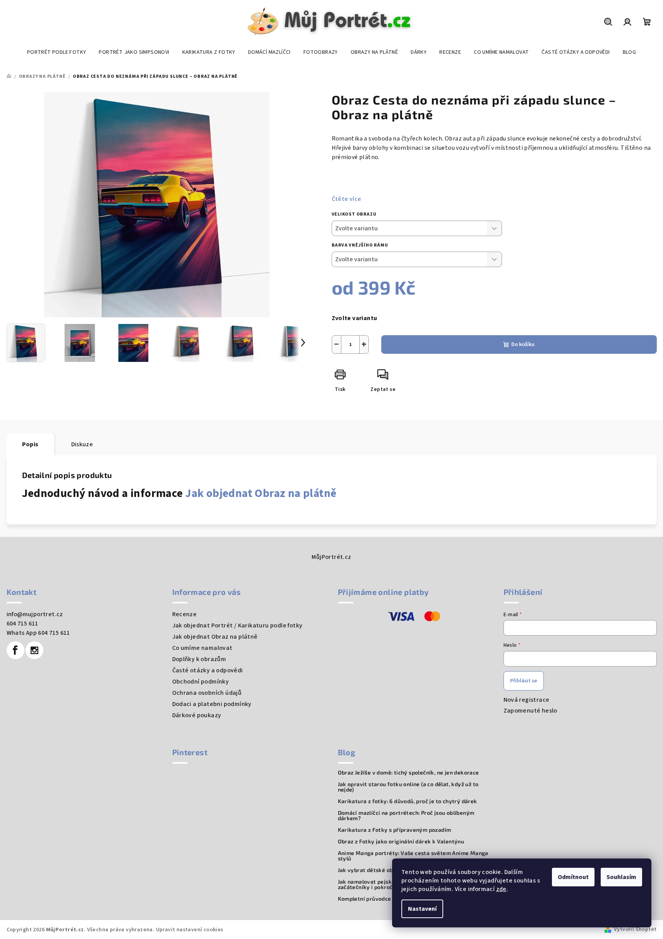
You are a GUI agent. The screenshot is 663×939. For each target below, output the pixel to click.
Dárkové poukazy (196, 715)
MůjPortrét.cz (331, 557)
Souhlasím (621, 877)
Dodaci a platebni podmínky (212, 704)
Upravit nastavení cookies (189, 930)
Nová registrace (527, 700)
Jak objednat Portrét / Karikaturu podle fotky (237, 625)
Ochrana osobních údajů (207, 693)
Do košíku (523, 344)
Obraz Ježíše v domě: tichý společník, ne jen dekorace (408, 772)
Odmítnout (573, 877)
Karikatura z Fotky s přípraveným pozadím (394, 830)
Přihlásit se (523, 681)
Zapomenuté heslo (530, 710)
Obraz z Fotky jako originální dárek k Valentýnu (401, 841)
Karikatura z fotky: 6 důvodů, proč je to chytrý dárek (407, 801)
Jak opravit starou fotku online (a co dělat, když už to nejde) (408, 786)
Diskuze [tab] (82, 444)
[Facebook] (15, 650)
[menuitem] (57, 52)
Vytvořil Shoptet (635, 929)
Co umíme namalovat (202, 648)
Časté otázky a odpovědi (207, 670)
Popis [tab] (30, 444)
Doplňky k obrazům (199, 659)
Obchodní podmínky (200, 681)
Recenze (184, 614)
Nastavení (422, 909)
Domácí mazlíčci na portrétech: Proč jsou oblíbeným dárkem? (406, 815)
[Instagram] (34, 650)
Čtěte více (346, 199)
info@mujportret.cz (35, 614)
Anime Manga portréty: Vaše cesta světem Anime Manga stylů (413, 855)
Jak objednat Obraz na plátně (260, 493)
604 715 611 (22, 623)
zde (501, 889)
